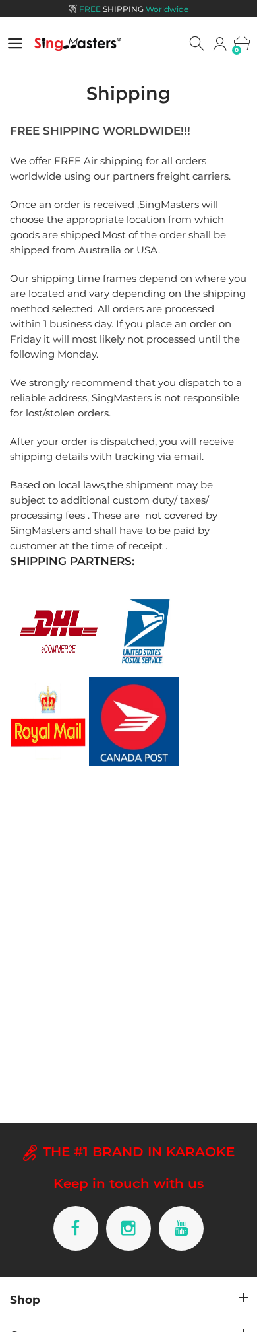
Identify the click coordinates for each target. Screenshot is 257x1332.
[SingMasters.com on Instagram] (128, 1228)
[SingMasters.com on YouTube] (181, 1228)
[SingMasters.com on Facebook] (75, 1228)
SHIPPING (133, 9)
